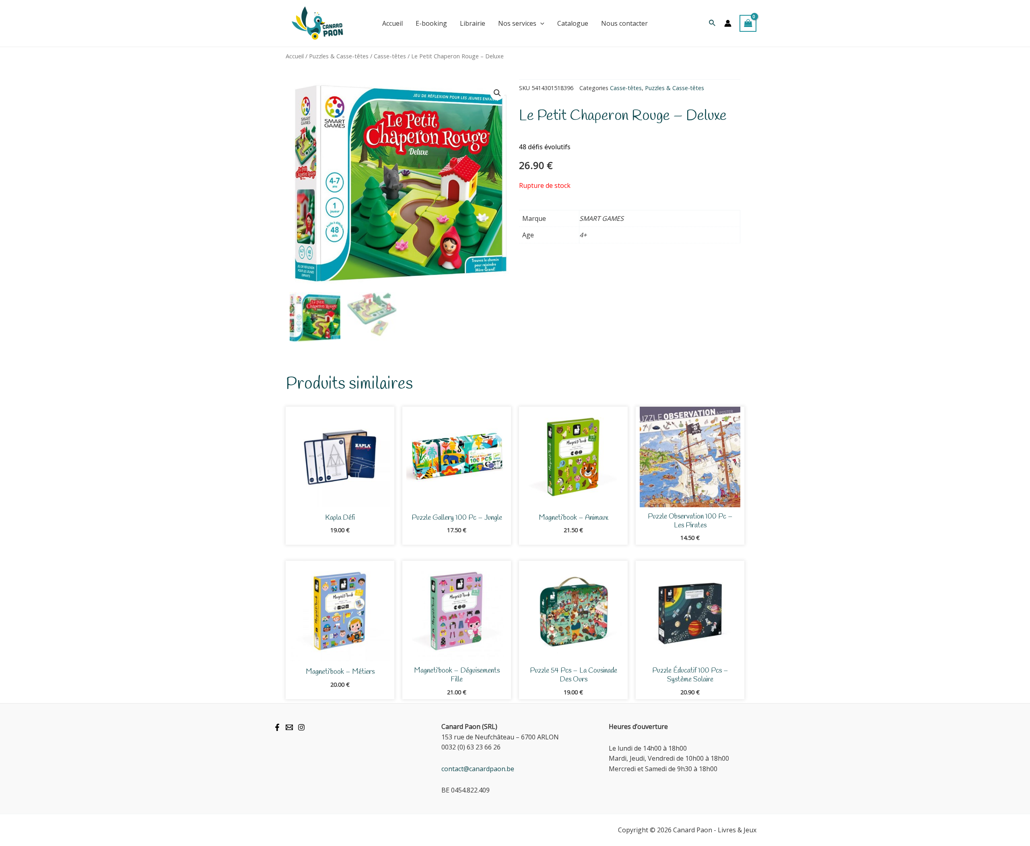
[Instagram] (301, 727)
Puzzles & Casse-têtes (339, 56)
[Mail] (289, 727)
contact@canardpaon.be (477, 768)
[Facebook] (277, 727)
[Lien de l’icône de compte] (727, 23)
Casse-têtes (390, 56)
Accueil (295, 56)
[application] (540, 23)
